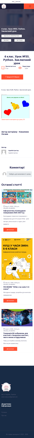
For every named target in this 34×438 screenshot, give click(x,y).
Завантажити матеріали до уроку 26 (13, 119)
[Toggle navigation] (30, 6)
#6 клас (6, 40)
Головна (4, 412)
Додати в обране (13, 77)
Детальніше (10, 229)
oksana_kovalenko (9, 208)
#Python (19, 40)
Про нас (4, 415)
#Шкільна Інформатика (11, 36)
